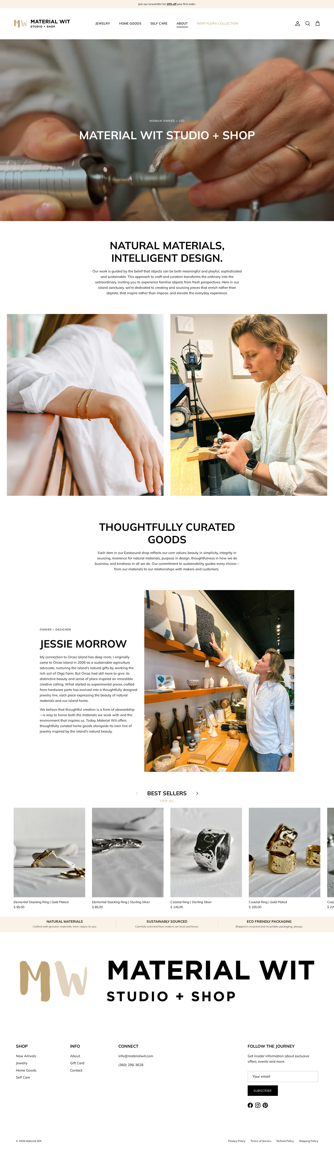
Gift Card (77, 1063)
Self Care (23, 1077)
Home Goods (26, 1070)
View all (167, 800)
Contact (76, 1070)
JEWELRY (102, 23)
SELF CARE (158, 23)
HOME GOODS (130, 23)
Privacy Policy (236, 1141)
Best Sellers (167, 793)
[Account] (296, 23)
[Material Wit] (42, 24)
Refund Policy (285, 1141)
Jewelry (21, 1063)
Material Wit (33, 1141)
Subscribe (263, 1090)
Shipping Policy (308, 1141)
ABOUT (182, 23)
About (75, 1056)
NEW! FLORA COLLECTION (217, 23)
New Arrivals (26, 1056)
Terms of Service (261, 1141)
